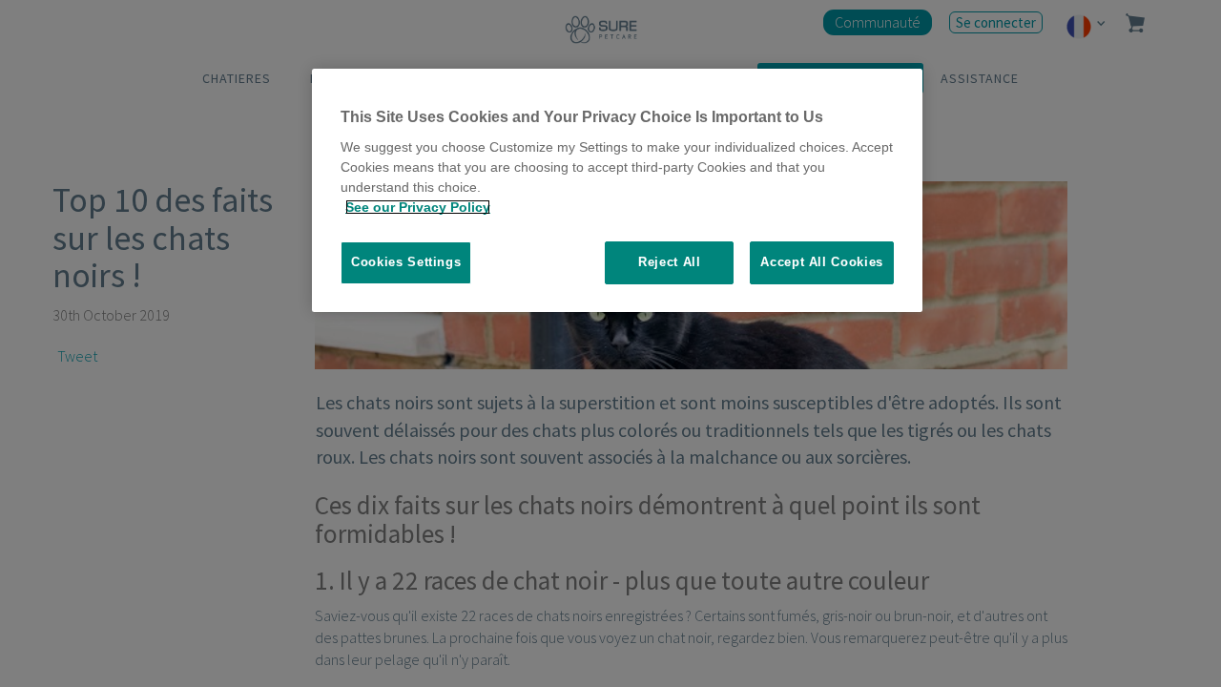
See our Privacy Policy (417, 207)
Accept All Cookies (821, 262)
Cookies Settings (406, 262)
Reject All (669, 262)
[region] (617, 190)
